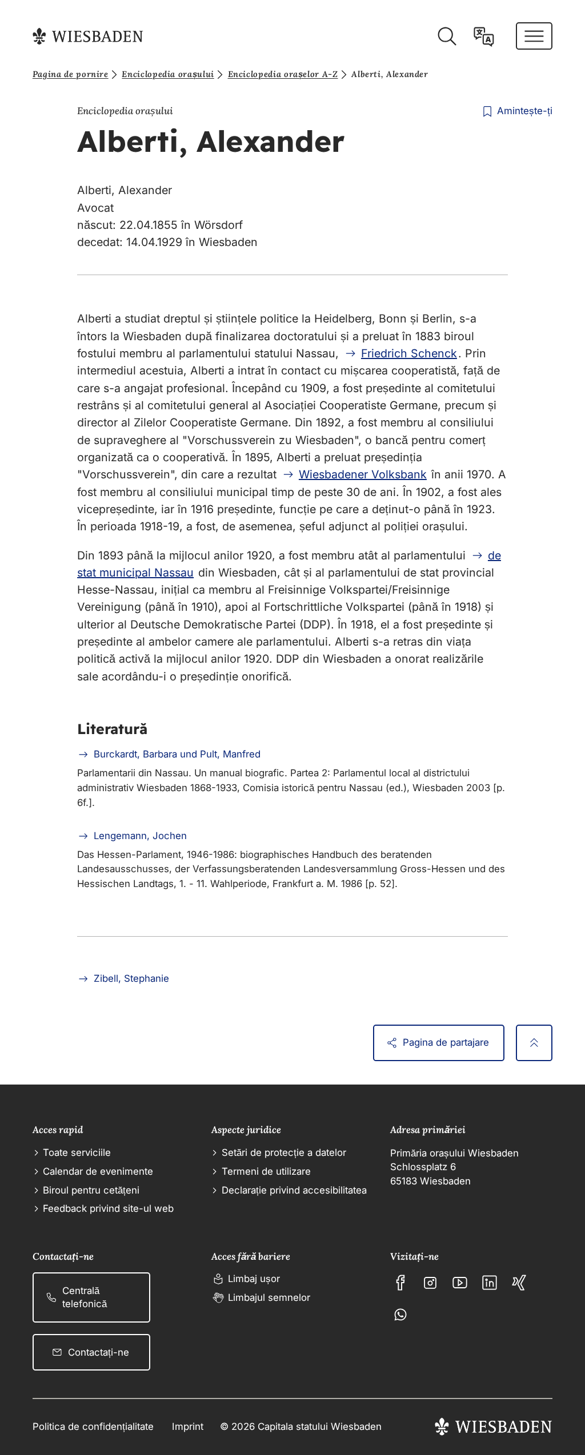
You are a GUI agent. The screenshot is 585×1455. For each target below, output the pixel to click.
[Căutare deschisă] (446, 36)
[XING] (519, 1282)
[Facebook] (400, 1282)
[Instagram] (430, 1282)
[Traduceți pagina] (483, 36)
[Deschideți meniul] (534, 36)
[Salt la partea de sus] (534, 1043)
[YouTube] (460, 1282)
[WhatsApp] (400, 1314)
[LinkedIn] (489, 1282)
